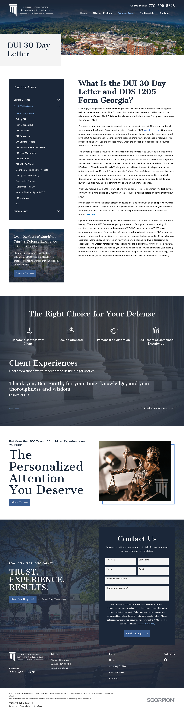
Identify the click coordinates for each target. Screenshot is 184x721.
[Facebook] (165, 659)
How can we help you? (117, 588)
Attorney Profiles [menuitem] (102, 13)
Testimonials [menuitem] (147, 13)
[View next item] (17, 409)
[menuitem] (35, 100)
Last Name (144, 560)
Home (112, 660)
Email (141, 569)
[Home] (31, 10)
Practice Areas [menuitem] (126, 13)
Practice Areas (116, 672)
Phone (109, 569)
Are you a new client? (117, 578)
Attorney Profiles (117, 666)
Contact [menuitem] (164, 13)
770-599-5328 (162, 5)
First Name (112, 560)
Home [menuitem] (83, 13)
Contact (113, 678)
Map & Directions (59, 668)
